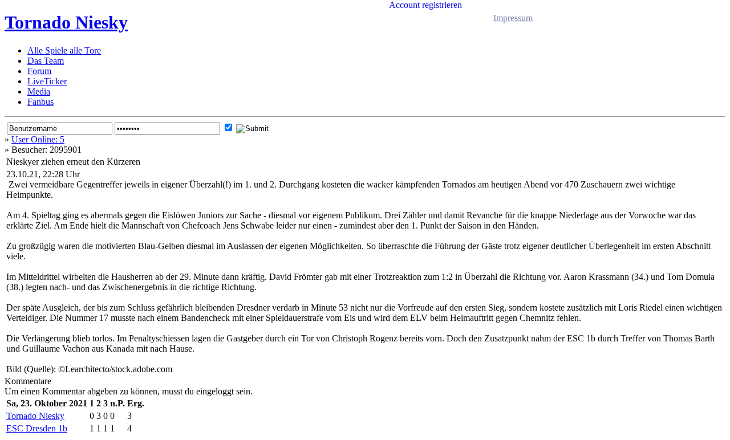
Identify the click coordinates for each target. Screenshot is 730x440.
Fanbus (40, 102)
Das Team (45, 61)
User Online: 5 (37, 139)
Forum (39, 71)
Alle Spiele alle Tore (64, 50)
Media (38, 91)
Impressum (513, 18)
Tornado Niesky (66, 22)
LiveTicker (47, 81)
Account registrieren (425, 5)
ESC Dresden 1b (36, 428)
